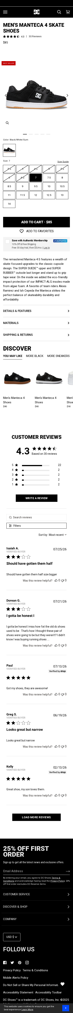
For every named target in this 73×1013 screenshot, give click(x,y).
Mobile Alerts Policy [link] (15, 977)
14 (9, 203)
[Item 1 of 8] (17, 378)
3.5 (9, 168)
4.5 (35, 168)
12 (35, 195)
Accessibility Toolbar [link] (48, 992)
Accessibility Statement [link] (18, 992)
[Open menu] (5, 12)
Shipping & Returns (18, 335)
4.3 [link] (22, 36)
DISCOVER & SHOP (15, 906)
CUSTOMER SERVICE (16, 894)
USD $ (10, 937)
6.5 (22, 177)
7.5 (49, 177)
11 (9, 195)
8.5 (9, 186)
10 (48, 186)
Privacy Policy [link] (12, 970)
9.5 (35, 186)
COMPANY (10, 919)
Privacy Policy (57, 881)
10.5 (62, 186)
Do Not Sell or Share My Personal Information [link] (32, 985)
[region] (36, 465)
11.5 (22, 195)
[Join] (65, 871)
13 (62, 195)
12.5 (49, 195)
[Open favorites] (62, 984)
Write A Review (37, 498)
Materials (10, 323)
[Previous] (6, 95)
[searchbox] (36, 517)
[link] (5, 962)
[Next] (67, 95)
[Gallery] (17, 378)
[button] (56, 580)
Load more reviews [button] (36, 817)
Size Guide (63, 161)
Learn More (27, 1009)
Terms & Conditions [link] (35, 970)
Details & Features (17, 311)
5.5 (62, 168)
